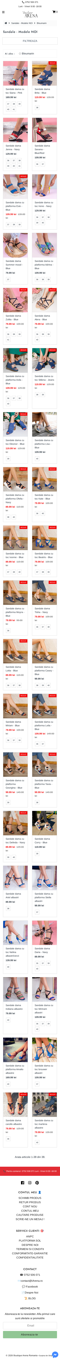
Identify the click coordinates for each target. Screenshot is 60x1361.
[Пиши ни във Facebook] (55, 1356)
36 (8, 160)
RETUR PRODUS (30, 1202)
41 (14, 109)
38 (14, 104)
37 (8, 104)
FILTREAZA (30, 40)
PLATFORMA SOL (30, 1240)
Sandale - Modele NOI (22, 23)
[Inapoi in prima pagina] (6, 23)
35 (37, 963)
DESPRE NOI (30, 1245)
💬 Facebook (30, 1286)
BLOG (32, 1298)
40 (8, 109)
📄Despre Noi (30, 1292)
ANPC (30, 1236)
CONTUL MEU (30, 1210)
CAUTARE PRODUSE (30, 1214)
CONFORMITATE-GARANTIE (30, 1253)
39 (19, 104)
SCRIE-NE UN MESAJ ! (30, 1219)
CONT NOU (30, 1206)
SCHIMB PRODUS (29, 1198)
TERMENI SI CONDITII (30, 1249)
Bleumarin (28, 53)
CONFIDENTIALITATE (30, 1257)
